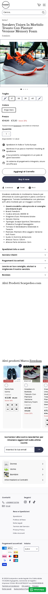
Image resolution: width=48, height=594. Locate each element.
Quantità (6, 129)
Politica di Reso (19, 520)
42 (16, 405)
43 (8, 409)
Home (4, 20)
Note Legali (17, 523)
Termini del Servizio (21, 526)
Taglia (5, 93)
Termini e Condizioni (10, 586)
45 (16, 409)
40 (32, 98)
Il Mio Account (19, 533)
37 (12, 98)
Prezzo (5, 116)
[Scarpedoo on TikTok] (34, 502)
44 (12, 409)
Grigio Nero (9, 110)
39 (25, 98)
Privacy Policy (18, 530)
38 (19, 98)
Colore (5, 105)
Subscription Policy (22, 589)
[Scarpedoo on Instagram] (25, 502)
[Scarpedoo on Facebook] (29, 502)
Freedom (6, 35)
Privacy (35, 586)
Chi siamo (26, 586)
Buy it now (24, 179)
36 (5, 98)
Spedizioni (17, 126)
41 (39, 98)
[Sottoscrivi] (39, 450)
